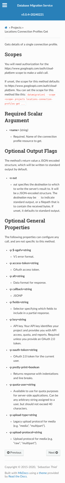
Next (52, 452)
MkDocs (23, 473)
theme (43, 473)
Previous (15, 452)
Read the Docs (17, 476)
